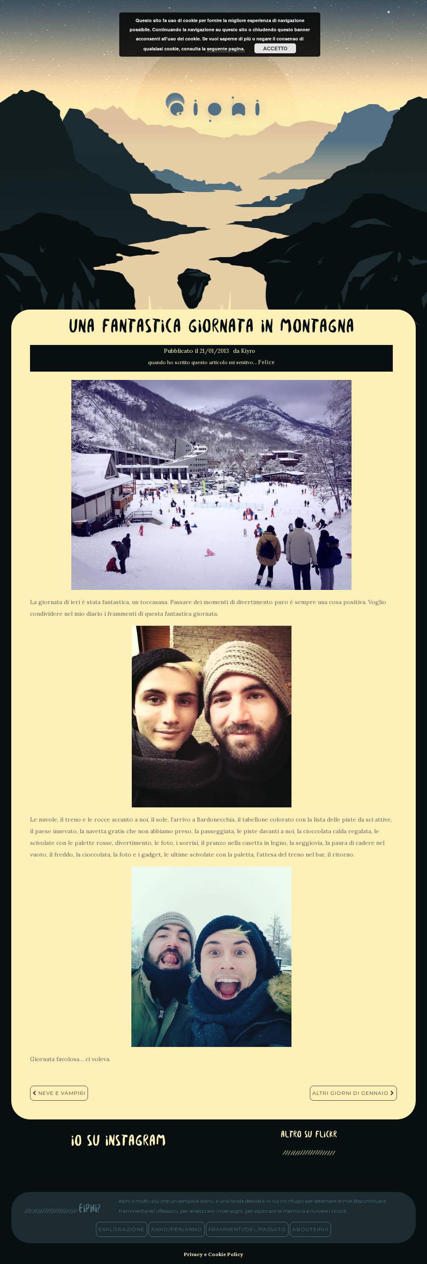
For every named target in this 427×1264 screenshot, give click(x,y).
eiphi (213, 114)
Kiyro (248, 351)
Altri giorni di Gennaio (351, 1093)
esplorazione (121, 1229)
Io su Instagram (118, 1141)
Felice (266, 362)
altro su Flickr (309, 1135)
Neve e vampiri (61, 1093)
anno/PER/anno (176, 1229)
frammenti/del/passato (247, 1229)
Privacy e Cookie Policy (213, 1254)
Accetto (275, 48)
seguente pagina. (226, 48)
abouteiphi (310, 1229)
